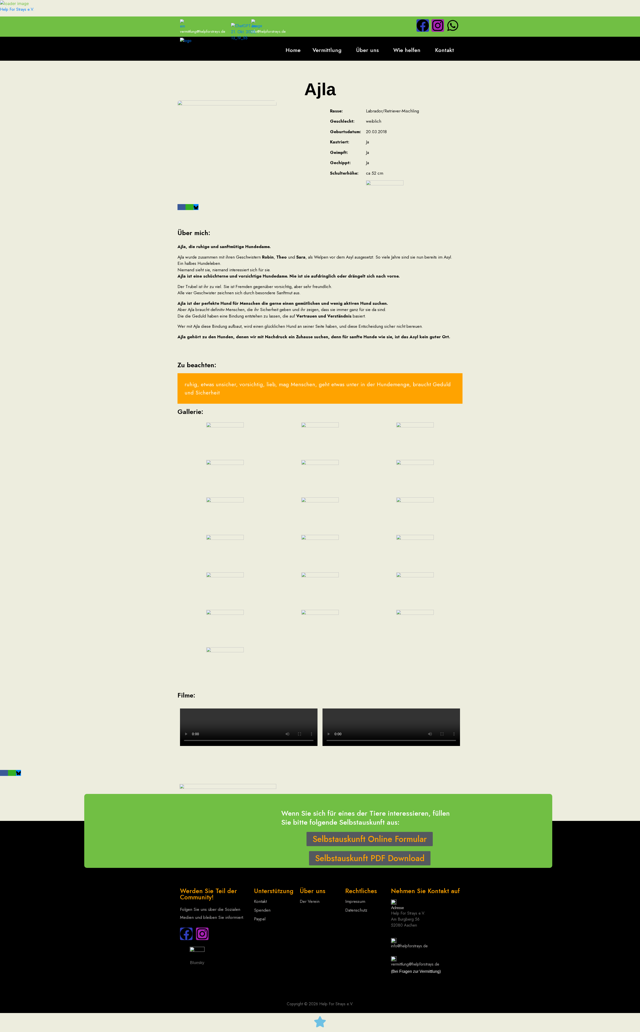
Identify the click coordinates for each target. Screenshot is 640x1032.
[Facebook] (422, 25)
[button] (328, 50)
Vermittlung (327, 50)
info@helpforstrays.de (409, 946)
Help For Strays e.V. (17, 9)
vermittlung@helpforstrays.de (202, 31)
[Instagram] (438, 25)
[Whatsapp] (452, 25)
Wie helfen (406, 50)
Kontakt (444, 50)
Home (293, 50)
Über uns (367, 50)
